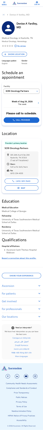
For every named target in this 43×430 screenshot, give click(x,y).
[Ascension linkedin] (17, 376)
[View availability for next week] (38, 103)
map (23, 188)
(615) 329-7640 (23, 181)
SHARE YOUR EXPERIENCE (21, 276)
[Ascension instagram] (35, 376)
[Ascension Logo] (21, 368)
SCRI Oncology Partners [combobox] (17, 91)
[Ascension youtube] (26, 376)
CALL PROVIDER (23, 120)
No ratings (21, 46)
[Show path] (3, 15)
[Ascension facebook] (8, 376)
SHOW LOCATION (16, 54)
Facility (7, 86)
